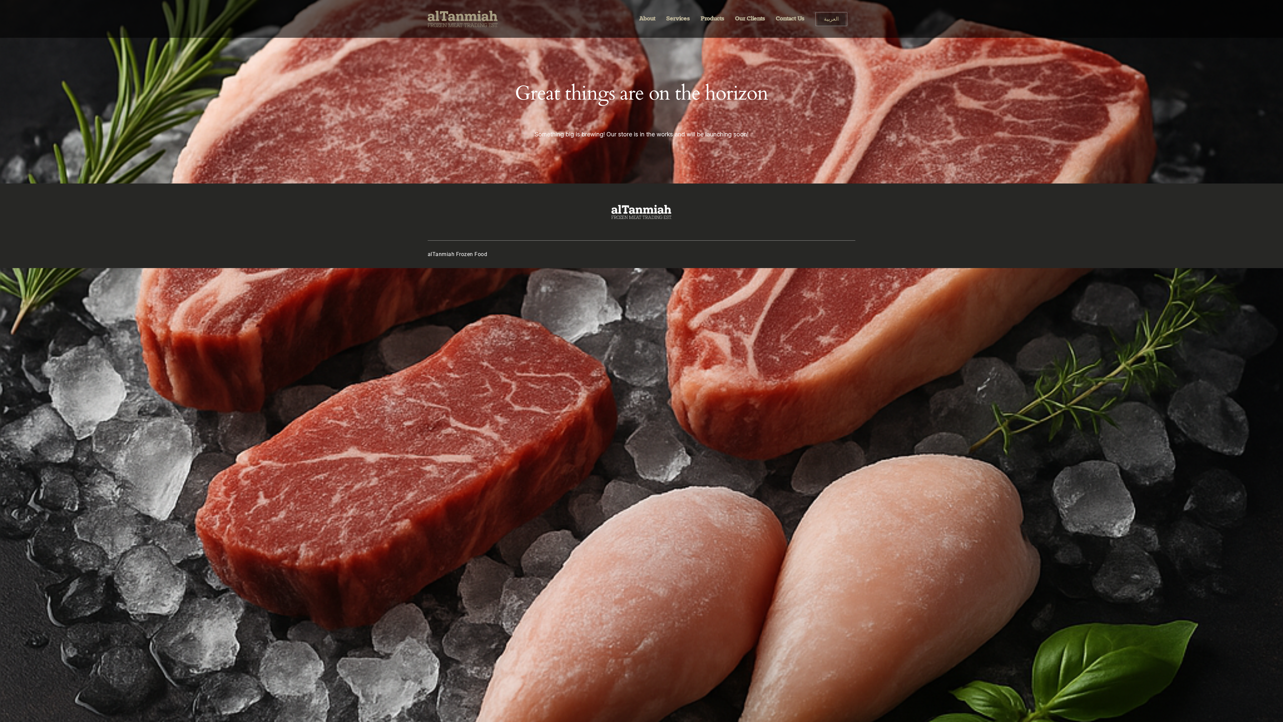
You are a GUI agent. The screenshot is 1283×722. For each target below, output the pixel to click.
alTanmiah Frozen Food (457, 254)
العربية (831, 19)
